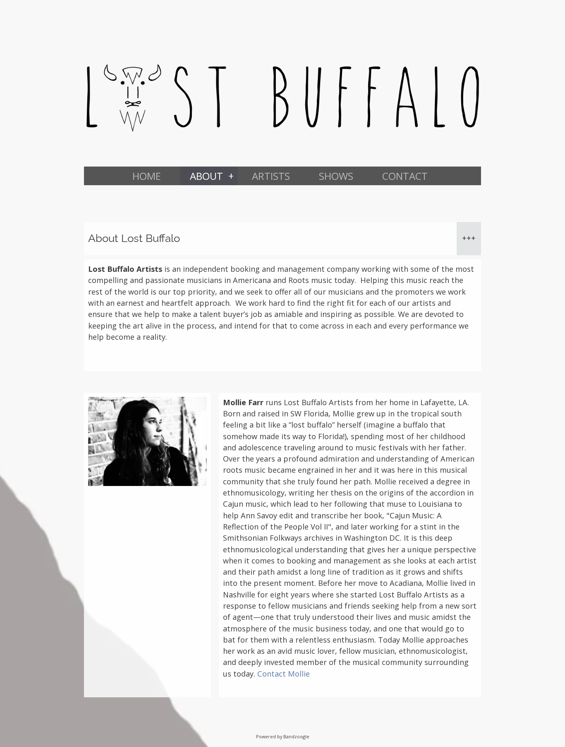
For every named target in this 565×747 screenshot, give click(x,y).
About (206, 176)
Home (146, 176)
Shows (336, 176)
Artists (271, 176)
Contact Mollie (283, 674)
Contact (405, 176)
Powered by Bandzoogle (282, 736)
